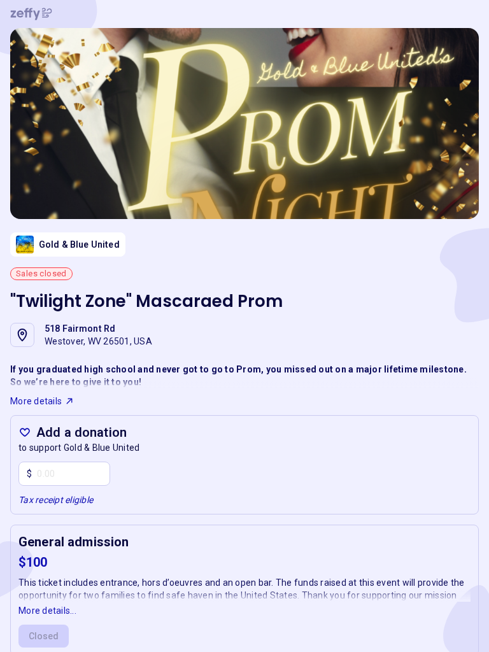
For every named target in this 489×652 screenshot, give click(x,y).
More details (36, 401)
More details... (47, 611)
